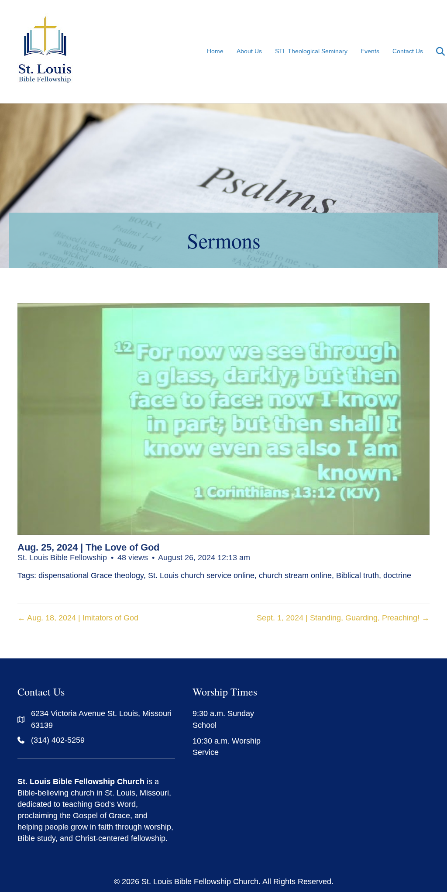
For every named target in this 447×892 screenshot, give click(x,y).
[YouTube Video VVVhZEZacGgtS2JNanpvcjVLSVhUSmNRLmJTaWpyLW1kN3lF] (223, 419)
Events (370, 51)
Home (215, 51)
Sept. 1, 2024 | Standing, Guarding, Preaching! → (343, 617)
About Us (249, 51)
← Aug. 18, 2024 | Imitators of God (77, 617)
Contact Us (407, 51)
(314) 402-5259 (58, 740)
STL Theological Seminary (311, 51)
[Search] (435, 51)
